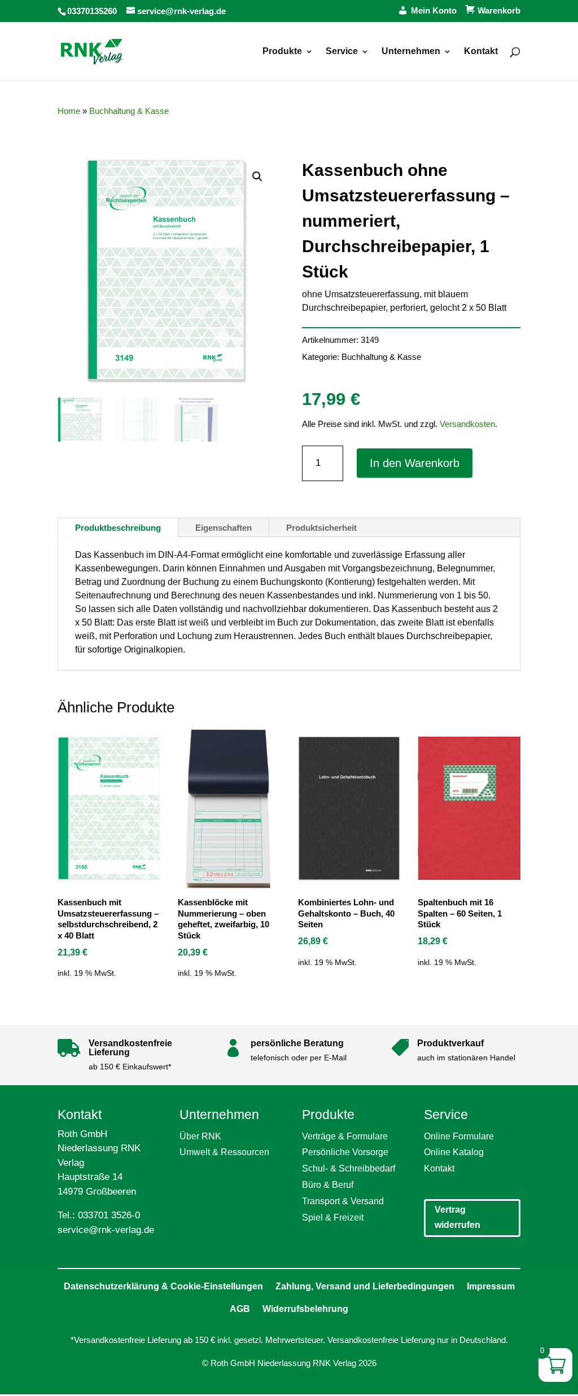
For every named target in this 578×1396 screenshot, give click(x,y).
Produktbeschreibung (118, 527)
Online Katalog (454, 1152)
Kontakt (481, 51)
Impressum (491, 1286)
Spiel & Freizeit (333, 1217)
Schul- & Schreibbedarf (348, 1168)
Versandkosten (467, 424)
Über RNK (200, 1136)
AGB (240, 1309)
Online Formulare (459, 1136)
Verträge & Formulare (345, 1136)
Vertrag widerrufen (457, 1217)
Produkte (282, 51)
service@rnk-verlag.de (106, 1230)
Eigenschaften (223, 527)
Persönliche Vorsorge (345, 1152)
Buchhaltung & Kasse (129, 111)
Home (69, 111)
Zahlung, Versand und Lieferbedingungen (364, 1286)
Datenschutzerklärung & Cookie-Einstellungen (163, 1286)
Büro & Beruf (327, 1185)
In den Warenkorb (414, 463)
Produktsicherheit (321, 527)
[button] (257, 176)
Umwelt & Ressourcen (224, 1152)
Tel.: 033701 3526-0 (99, 1215)
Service (342, 51)
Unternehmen (411, 51)
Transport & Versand (343, 1201)
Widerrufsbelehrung (305, 1309)
